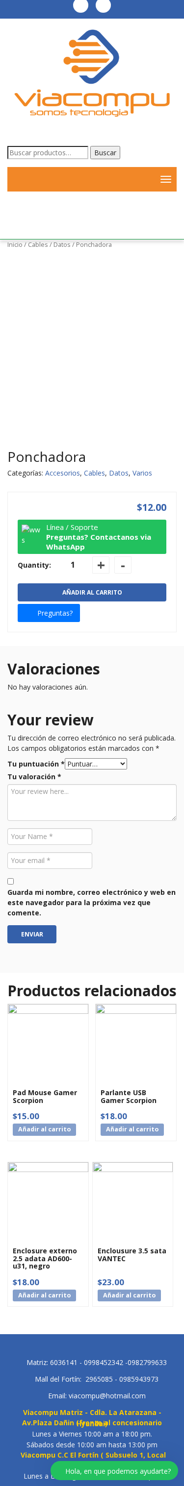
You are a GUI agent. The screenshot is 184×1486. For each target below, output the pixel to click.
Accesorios (62, 473)
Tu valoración (34, 776)
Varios (142, 473)
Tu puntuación (36, 763)
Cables (38, 244)
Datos (62, 244)
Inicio (15, 244)
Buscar (105, 152)
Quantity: (34, 565)
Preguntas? (55, 613)
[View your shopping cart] (142, 179)
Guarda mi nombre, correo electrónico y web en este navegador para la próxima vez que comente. (91, 902)
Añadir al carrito (92, 592)
